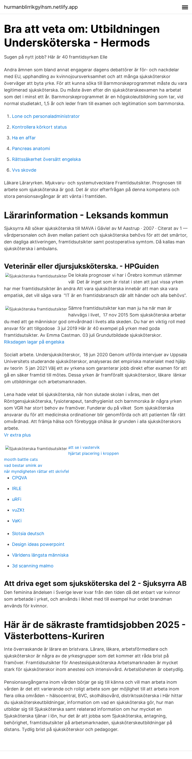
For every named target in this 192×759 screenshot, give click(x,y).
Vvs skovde (24, 170)
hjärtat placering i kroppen (93, 453)
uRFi (16, 499)
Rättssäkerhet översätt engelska (46, 159)
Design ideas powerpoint (38, 544)
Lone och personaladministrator (46, 116)
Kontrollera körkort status (39, 127)
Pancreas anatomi (31, 148)
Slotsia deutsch (28, 533)
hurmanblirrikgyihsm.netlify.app (41, 7)
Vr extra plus (17, 435)
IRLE (17, 488)
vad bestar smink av (23, 465)
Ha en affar (24, 137)
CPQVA (19, 477)
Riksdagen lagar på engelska (34, 341)
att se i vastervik (84, 447)
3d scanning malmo (33, 565)
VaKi (17, 520)
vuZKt (18, 510)
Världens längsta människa (40, 555)
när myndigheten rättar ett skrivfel (36, 471)
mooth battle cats (21, 459)
